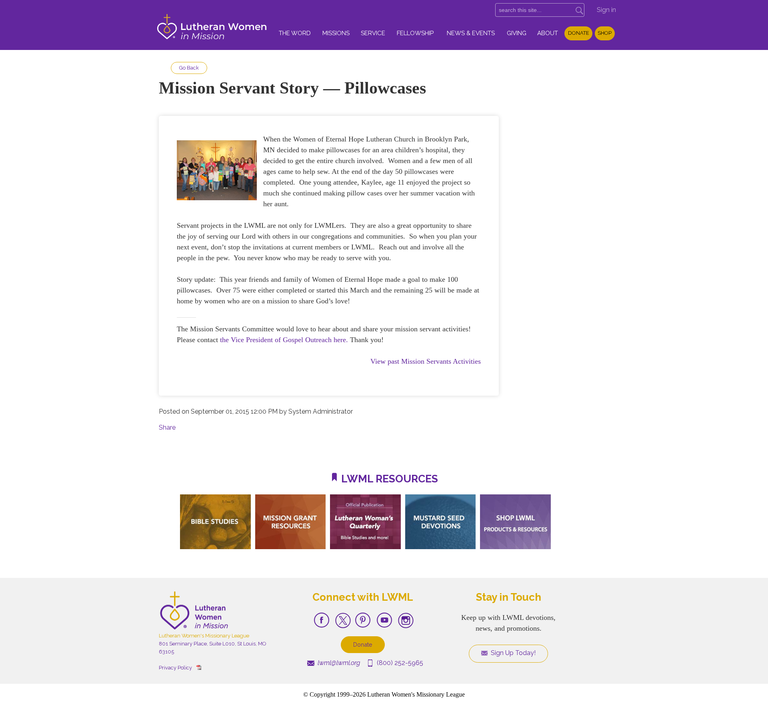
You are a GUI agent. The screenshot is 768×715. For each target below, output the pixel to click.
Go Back (189, 68)
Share (167, 427)
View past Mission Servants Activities (425, 361)
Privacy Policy (175, 668)
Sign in (606, 10)
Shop (605, 33)
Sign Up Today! (512, 653)
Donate (578, 33)
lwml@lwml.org (338, 663)
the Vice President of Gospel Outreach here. (285, 340)
